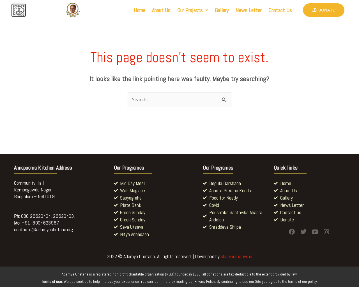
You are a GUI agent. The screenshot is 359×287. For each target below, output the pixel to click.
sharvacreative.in (236, 256)
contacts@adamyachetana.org (43, 229)
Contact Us (280, 10)
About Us (161, 10)
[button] (192, 10)
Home (139, 10)
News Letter (249, 10)
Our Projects (190, 10)
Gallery (222, 10)
